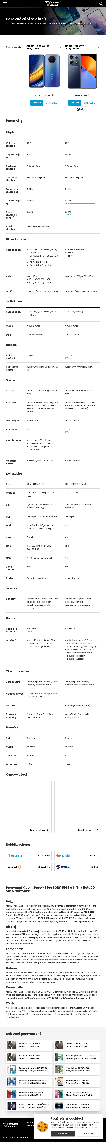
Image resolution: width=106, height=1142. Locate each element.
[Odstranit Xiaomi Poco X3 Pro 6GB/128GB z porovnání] (60, 47)
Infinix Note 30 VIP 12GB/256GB (75, 47)
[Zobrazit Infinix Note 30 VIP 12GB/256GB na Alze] (82, 109)
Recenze (37, 102)
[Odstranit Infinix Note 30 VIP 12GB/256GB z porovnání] (98, 47)
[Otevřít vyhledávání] (101, 4)
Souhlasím (63, 1133)
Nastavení (88, 1133)
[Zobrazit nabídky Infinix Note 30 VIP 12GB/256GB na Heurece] (89, 103)
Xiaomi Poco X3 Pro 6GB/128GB (38, 47)
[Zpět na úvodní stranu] (10, 1125)
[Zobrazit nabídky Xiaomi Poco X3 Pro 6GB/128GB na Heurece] (51, 103)
